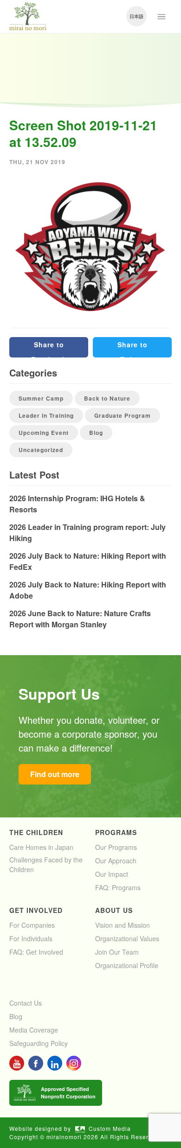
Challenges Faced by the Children (46, 864)
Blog (96, 432)
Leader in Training (46, 415)
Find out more (54, 774)
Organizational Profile (126, 965)
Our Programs (116, 847)
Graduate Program (122, 415)
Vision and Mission (122, 925)
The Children (36, 832)
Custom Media (110, 1128)
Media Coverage (33, 1029)
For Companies (32, 925)
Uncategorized (41, 450)
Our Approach (115, 860)
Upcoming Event (44, 432)
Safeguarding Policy (38, 1043)
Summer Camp (41, 398)
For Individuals (30, 938)
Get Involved (36, 910)
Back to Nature (107, 398)
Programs (116, 832)
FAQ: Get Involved (36, 952)
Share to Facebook (48, 348)
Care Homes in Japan (41, 847)
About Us (114, 910)
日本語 (136, 16)
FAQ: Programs (118, 887)
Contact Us (25, 1003)
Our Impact (111, 874)
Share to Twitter (132, 348)
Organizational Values (127, 938)
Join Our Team (117, 952)
